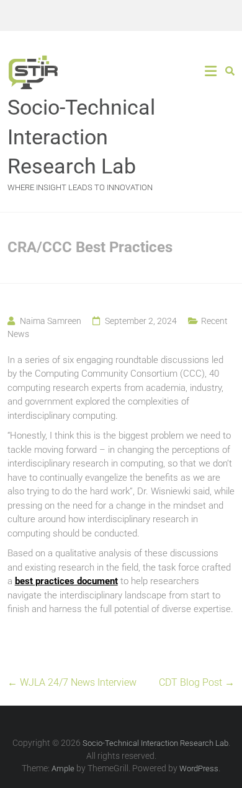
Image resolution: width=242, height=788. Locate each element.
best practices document (66, 581)
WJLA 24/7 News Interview (72, 682)
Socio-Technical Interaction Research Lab (81, 136)
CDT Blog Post (197, 682)
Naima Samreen (50, 321)
